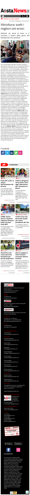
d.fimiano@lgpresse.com (10, 421)
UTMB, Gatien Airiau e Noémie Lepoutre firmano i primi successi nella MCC (7, 220)
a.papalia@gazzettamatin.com (11, 362)
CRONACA (19, 250)
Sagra (3, 178)
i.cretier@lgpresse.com (9, 418)
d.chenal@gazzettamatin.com (11, 344)
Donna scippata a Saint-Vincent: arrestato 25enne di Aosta (21, 255)
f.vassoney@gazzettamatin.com (11, 370)
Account (6, 412)
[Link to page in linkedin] (12, 153)
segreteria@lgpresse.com (13, 404)
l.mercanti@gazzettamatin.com (11, 334)
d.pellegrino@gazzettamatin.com (12, 353)
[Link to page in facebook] (3, 153)
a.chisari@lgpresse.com (12, 409)
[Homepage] (3, 16)
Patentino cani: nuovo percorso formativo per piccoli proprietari (7, 255)
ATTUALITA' (4, 250)
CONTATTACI (7, 383)
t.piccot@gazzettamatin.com (11, 366)
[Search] (22, 16)
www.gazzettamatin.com (10, 292)
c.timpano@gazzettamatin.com (11, 357)
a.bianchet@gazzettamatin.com (11, 340)
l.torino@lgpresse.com (9, 415)
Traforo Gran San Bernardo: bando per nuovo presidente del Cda (22, 219)
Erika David (11, 200)
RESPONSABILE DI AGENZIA (10, 406)
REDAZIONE (7, 316)
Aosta (5, 270)
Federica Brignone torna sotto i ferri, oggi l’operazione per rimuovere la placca (22, 184)
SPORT (18, 178)
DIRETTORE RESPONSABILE (10, 331)
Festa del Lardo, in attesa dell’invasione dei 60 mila (7, 183)
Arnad (6, 200)
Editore (6, 294)
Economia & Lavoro (22, 214)
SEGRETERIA (7, 373)
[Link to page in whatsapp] (16, 153)
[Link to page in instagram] (20, 153)
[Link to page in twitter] (7, 153)
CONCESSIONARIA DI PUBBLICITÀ (12, 394)
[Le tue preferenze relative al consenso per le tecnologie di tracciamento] (27, 492)
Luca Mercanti (25, 236)
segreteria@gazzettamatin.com (13, 321)
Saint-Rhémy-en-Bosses (23, 234)
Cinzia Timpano (16, 21)
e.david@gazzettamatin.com (10, 349)
